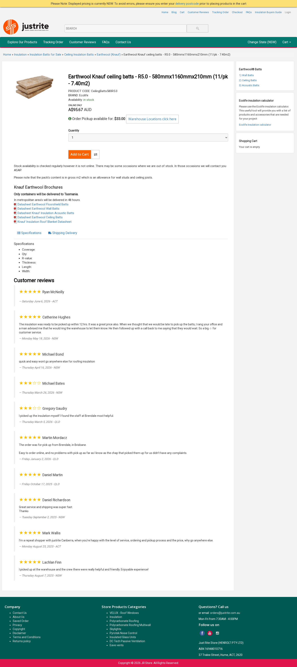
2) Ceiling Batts (248, 80)
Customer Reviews (198, 12)
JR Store (146, 663)
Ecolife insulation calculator (255, 124)
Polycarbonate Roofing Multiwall (130, 625)
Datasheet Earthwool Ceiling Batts (40, 217)
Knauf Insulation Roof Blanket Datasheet (45, 222)
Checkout (237, 12)
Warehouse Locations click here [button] (152, 119)
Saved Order (21, 621)
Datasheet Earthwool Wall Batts (38, 208)
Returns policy (22, 641)
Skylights (115, 629)
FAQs (249, 12)
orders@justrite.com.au (225, 612)
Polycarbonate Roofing (124, 621)
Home (165, 12)
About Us (18, 617)
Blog (174, 12)
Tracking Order (220, 12)
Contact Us (123, 42)
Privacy (17, 625)
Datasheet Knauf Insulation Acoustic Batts (46, 213)
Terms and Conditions (27, 637)
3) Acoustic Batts (249, 85)
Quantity (73, 130)
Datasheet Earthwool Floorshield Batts (43, 204)
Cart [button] (285, 42)
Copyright (19, 629)
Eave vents (117, 645)
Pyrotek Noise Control (123, 633)
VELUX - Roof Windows (124, 612)
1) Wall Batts (246, 75)
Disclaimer (19, 633)
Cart (182, 12)
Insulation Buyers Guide (268, 12)
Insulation (116, 617)
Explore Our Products (22, 42)
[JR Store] (27, 27)
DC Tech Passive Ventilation (127, 641)
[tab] (29, 233)
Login (288, 12)
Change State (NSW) (262, 42)
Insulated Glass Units (123, 637)
